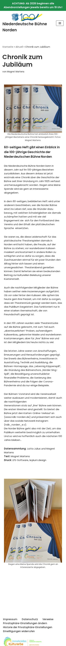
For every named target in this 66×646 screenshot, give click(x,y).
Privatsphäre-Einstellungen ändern (25, 623)
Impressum (10, 619)
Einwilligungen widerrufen (19, 631)
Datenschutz (30, 619)
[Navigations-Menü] (60, 23)
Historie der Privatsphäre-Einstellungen (27, 627)
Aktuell (19, 46)
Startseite (7, 46)
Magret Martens (15, 71)
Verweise (47, 619)
